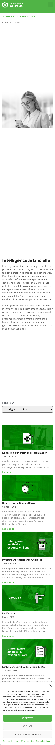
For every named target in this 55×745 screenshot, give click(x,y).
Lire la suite (8, 472)
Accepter (27, 718)
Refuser (27, 726)
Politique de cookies (11, 741)
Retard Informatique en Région (19, 503)
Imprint (49, 741)
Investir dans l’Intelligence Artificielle (22, 559)
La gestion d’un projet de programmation (24, 452)
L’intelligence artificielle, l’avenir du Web (23, 666)
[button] (50, 685)
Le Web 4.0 (8, 613)
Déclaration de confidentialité (33, 741)
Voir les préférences (27, 734)
